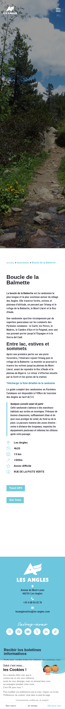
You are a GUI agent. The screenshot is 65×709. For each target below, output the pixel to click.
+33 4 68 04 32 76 (32, 602)
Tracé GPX (15, 488)
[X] (37, 631)
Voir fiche (15, 500)
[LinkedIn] (46, 631)
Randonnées (23, 263)
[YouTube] (27, 631)
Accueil (10, 263)
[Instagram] (9, 631)
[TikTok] (55, 631)
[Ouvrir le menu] (58, 10)
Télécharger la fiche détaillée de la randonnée (30, 383)
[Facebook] (18, 631)
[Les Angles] (10, 10)
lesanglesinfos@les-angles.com (32, 611)
